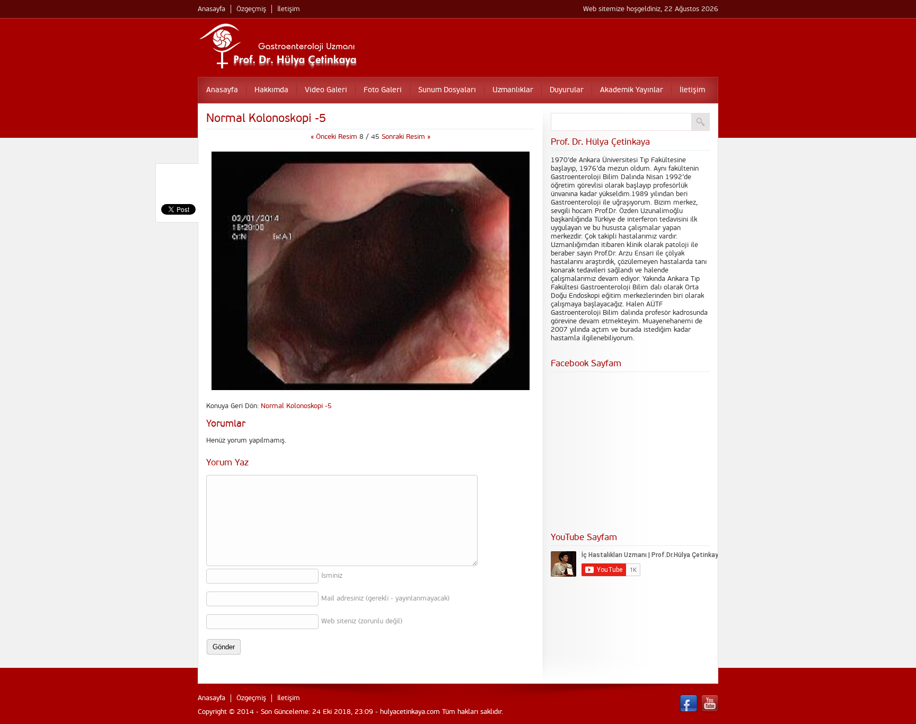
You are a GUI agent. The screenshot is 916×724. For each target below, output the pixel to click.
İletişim (288, 9)
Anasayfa (211, 9)
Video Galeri (326, 89)
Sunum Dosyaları (447, 89)
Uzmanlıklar (512, 89)
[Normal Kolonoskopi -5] (371, 388)
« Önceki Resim (335, 137)
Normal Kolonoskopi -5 (296, 406)
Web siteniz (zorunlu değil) (361, 621)
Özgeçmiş (251, 9)
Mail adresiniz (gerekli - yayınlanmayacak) (385, 598)
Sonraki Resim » (406, 137)
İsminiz (331, 575)
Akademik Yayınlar (631, 89)
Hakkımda (271, 89)
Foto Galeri (383, 89)
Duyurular (567, 89)
